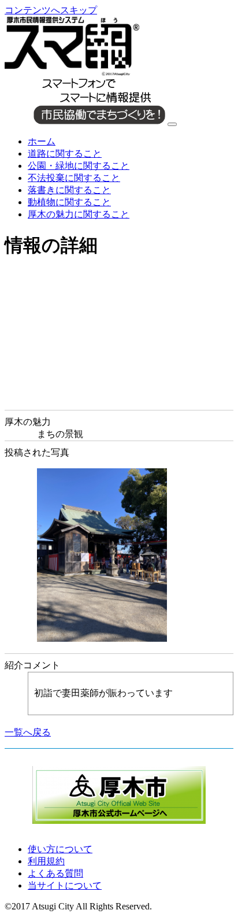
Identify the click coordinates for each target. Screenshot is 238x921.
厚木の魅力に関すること (78, 214)
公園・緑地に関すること (78, 166)
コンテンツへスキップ (51, 10)
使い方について (60, 849)
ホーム (41, 141)
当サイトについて (65, 885)
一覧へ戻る (28, 732)
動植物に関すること (69, 202)
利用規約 (46, 861)
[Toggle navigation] (172, 124)
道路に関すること (65, 153)
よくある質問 (55, 873)
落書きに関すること (69, 190)
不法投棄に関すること (74, 178)
